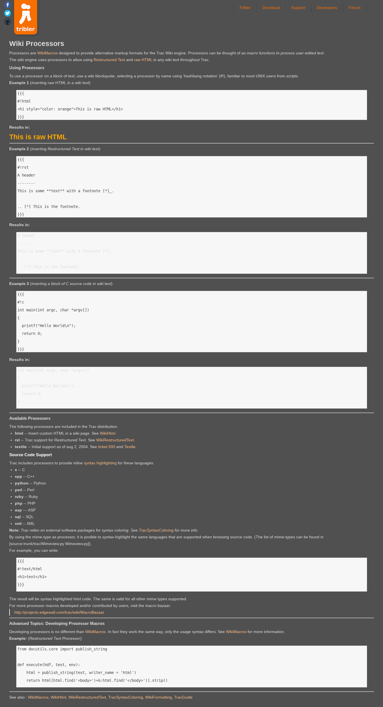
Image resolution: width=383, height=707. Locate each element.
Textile (129, 446)
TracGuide (183, 697)
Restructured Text (109, 59)
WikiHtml (107, 433)
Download (271, 7)
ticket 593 (106, 446)
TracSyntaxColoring (156, 530)
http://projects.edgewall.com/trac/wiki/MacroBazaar (59, 612)
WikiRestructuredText (115, 440)
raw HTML (143, 59)
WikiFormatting (158, 697)
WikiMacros (47, 53)
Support (298, 7)
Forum (354, 7)
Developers (327, 7)
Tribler (245, 7)
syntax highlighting (100, 463)
